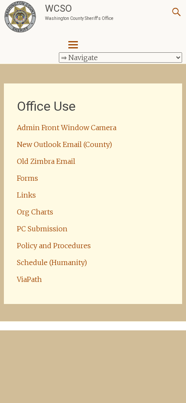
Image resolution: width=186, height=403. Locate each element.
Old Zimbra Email (46, 161)
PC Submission (42, 228)
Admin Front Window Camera (66, 127)
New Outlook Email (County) (64, 144)
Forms (27, 178)
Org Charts (35, 212)
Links (26, 195)
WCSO (58, 8)
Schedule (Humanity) (52, 262)
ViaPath (29, 279)
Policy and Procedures (54, 245)
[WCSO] (20, 17)
